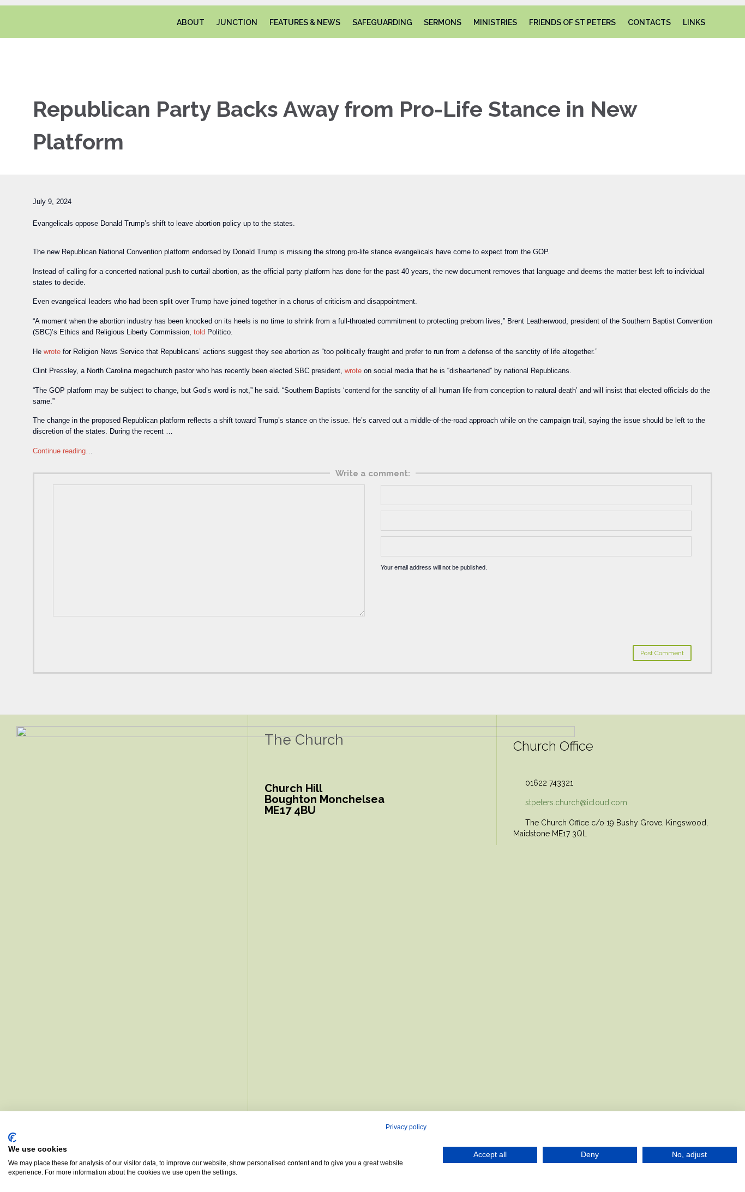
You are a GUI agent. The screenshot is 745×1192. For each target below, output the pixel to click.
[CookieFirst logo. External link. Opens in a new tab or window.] (12, 1137)
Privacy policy (406, 1127)
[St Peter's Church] (62, 21)
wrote (52, 352)
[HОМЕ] (161, 23)
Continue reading (59, 451)
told (199, 332)
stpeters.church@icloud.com (570, 802)
